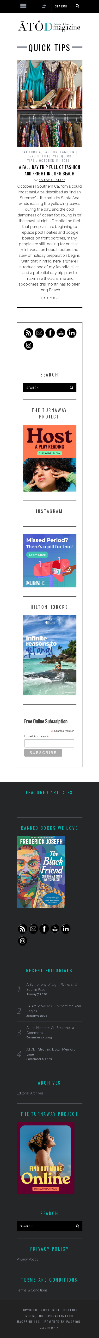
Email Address (36, 736)
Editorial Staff (52, 180)
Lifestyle (50, 156)
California (31, 152)
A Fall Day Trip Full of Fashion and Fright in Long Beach (49, 170)
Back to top (48, 1327)
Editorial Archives (30, 1093)
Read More (49, 298)
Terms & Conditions (32, 1290)
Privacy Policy (27, 1259)
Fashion (51, 152)
